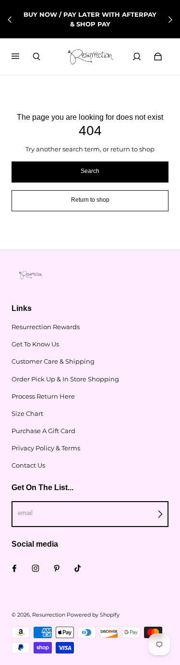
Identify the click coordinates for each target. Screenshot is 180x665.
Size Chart (27, 413)
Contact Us (28, 465)
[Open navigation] (22, 56)
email (25, 512)
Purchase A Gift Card (43, 431)
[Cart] (157, 56)
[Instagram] (35, 568)
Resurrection (48, 615)
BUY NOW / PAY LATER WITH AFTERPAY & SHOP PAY (90, 19)
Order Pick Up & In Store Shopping (65, 379)
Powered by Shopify (93, 615)
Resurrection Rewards (46, 327)
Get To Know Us (35, 344)
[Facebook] (14, 568)
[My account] (136, 56)
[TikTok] (77, 568)
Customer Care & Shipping (53, 361)
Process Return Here (43, 396)
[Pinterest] (56, 568)
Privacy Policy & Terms (46, 448)
